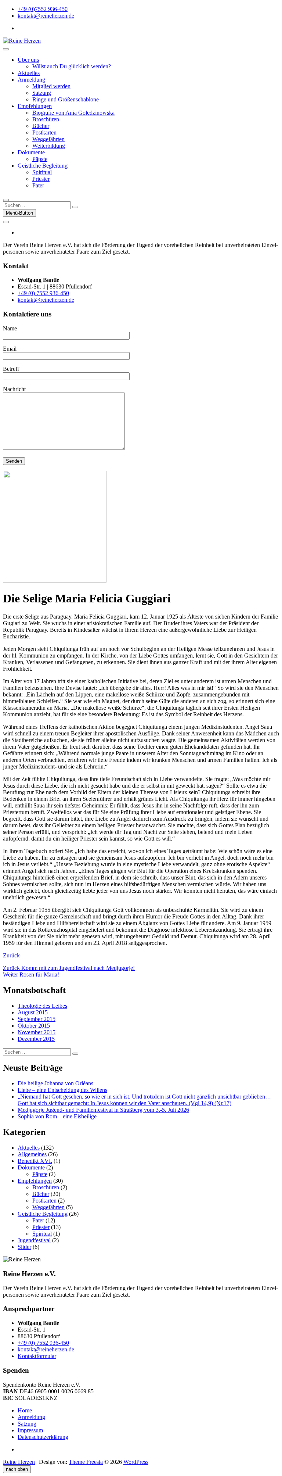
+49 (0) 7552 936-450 (43, 293)
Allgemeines (32, 1154)
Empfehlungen (35, 106)
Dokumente (31, 152)
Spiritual (42, 172)
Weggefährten (48, 139)
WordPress (135, 1462)
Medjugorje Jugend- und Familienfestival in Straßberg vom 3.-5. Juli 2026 (103, 1110)
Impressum (30, 1430)
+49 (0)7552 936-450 (43, 9)
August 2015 (33, 1012)
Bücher (40, 126)
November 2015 (36, 1032)
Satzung (41, 93)
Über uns (28, 60)
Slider (24, 1247)
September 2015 (36, 1019)
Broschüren (45, 119)
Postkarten (44, 132)
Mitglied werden (51, 86)
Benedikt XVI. (35, 1161)
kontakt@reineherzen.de (46, 15)
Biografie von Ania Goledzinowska (73, 113)
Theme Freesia (86, 1462)
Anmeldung (31, 79)
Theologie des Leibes (42, 1006)
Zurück (11, 955)
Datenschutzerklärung (43, 1437)
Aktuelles (29, 73)
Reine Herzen (19, 1462)
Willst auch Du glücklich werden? (71, 66)
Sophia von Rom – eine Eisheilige (57, 1116)
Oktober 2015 (34, 1025)
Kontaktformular (37, 1356)
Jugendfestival (34, 1240)
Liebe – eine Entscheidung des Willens (62, 1090)
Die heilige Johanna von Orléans (55, 1083)
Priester (41, 179)
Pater (38, 185)
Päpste (39, 159)
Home (25, 1410)
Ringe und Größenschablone (65, 99)
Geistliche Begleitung (43, 165)
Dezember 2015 (36, 1039)
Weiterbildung (48, 146)
